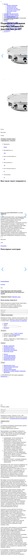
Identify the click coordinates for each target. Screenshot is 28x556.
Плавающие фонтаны (9, 358)
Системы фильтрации (12, 13)
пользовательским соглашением (18, 320)
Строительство (8, 368)
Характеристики (5, 140)
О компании (7, 30)
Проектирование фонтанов (11, 366)
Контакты (3, 330)
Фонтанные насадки (12, 8)
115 (4, 159)
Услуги (5, 21)
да (4, 177)
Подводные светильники (13, 9)
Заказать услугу (5, 421)
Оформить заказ (16, 296)
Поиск (5, 324)
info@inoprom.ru (15, 334)
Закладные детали (11, 11)
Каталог (6, 4)
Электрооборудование (13, 15)
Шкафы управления (12, 5)
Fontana (5, 147)
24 (4, 171)
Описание (12, 140)
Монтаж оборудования (10, 369)
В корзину (3, 139)
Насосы (9, 12)
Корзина (6, 327)
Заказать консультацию (6, 315)
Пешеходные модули (9, 359)
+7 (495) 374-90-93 (18, 333)
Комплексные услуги (9, 365)
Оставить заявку (11, 139)
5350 (5, 153)
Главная (6, 13)
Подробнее (3, 245)
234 (4, 165)
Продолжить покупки (6, 296)
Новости (6, 32)
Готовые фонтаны (11, 6)
